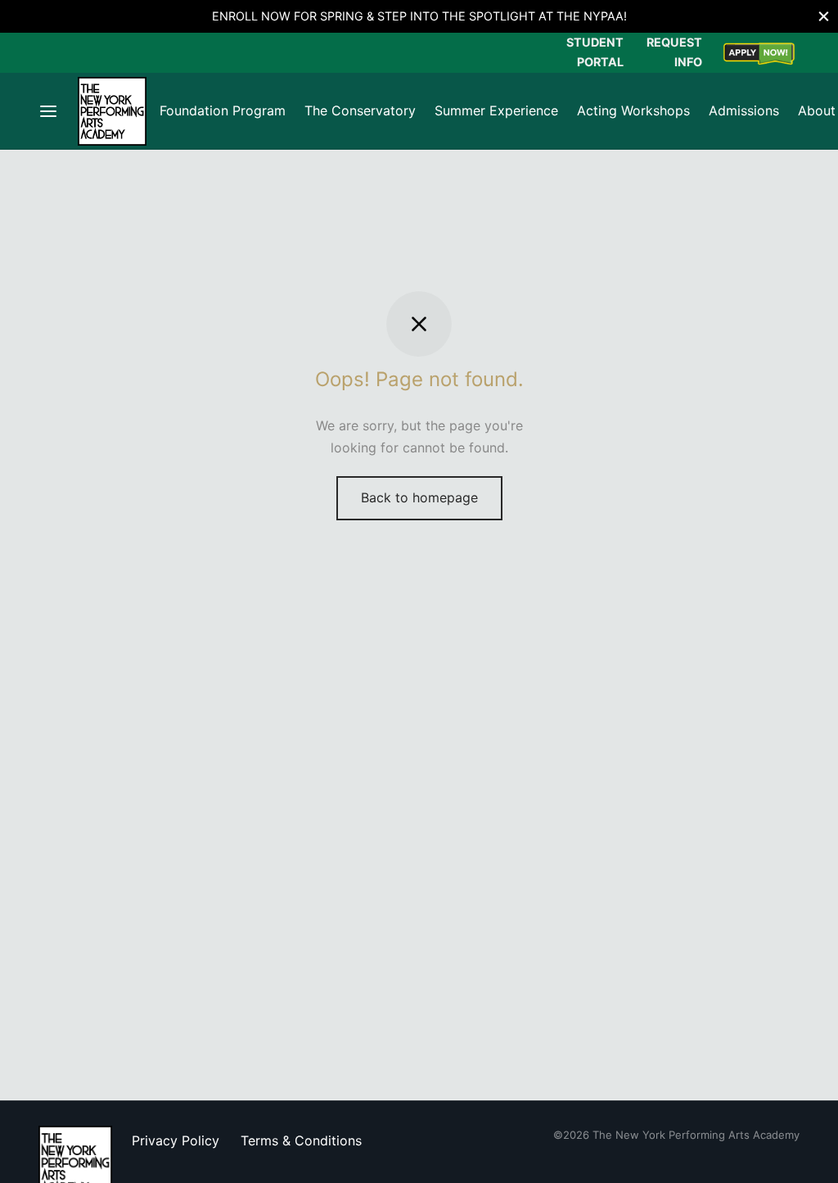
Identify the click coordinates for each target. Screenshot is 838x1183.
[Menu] (48, 111)
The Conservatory (360, 110)
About (817, 110)
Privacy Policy (175, 1140)
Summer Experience (496, 110)
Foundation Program (223, 110)
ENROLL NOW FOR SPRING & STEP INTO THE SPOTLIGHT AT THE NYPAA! (419, 16)
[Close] (824, 16)
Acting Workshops (633, 110)
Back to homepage (419, 497)
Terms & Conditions (301, 1140)
